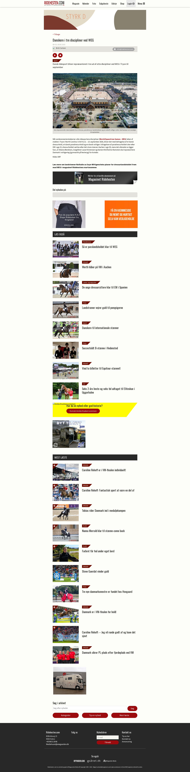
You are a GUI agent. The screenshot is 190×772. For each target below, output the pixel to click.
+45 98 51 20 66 (51, 741)
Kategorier (65, 715)
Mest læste (124, 715)
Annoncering (127, 741)
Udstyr (114, 3)
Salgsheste (103, 3)
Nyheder (85, 3)
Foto (94, 3)
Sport (56, 61)
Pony (84, 303)
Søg (132, 708)
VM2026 (85, 465)
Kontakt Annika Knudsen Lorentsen (83, 411)
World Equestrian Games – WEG (113, 139)
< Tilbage (56, 34)
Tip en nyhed (95, 715)
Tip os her (126, 736)
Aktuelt (85, 262)
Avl (84, 384)
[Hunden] (79, 760)
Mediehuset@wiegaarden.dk (57, 744)
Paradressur (87, 242)
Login (129, 3)
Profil (85, 526)
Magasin (75, 3)
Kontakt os (126, 739)
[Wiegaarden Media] (109, 760)
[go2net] (93, 760)
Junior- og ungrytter (89, 282)
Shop (122, 3)
